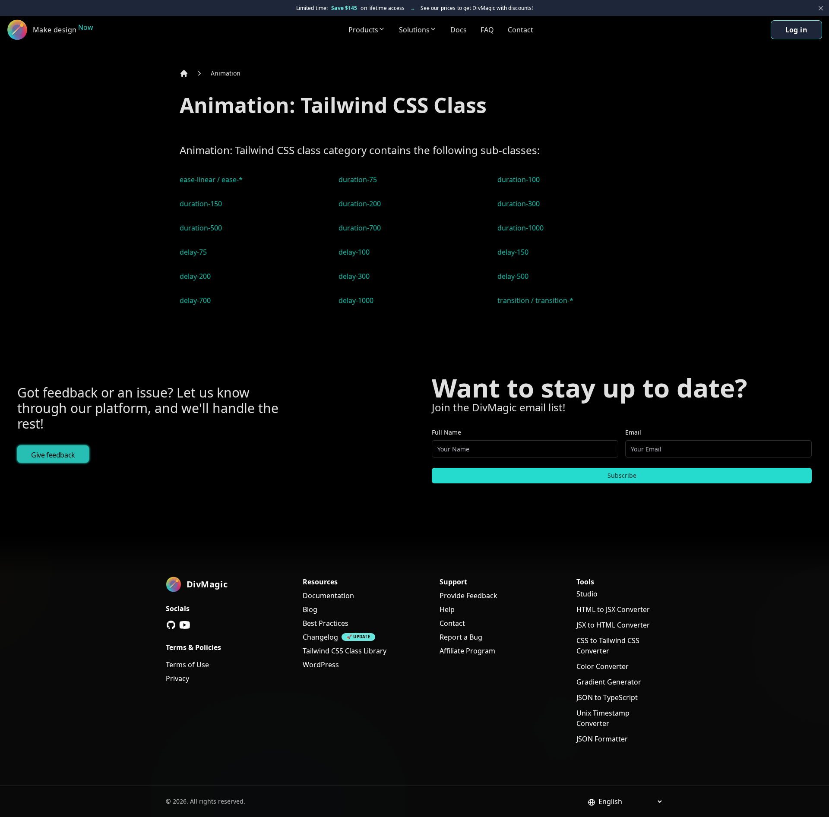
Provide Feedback (468, 595)
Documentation (328, 595)
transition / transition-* (535, 300)
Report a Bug (461, 637)
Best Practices (325, 623)
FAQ (487, 30)
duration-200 (360, 203)
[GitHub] (171, 625)
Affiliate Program (467, 651)
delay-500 (512, 276)
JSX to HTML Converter (613, 625)
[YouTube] (185, 625)
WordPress (321, 664)
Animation (225, 73)
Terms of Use (187, 664)
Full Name (446, 432)
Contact (520, 30)
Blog (310, 609)
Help (447, 609)
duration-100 (518, 179)
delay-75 (193, 252)
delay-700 (195, 300)
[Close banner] (820, 8)
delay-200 (195, 276)
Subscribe (622, 475)
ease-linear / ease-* (211, 179)
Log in (796, 30)
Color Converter (602, 666)
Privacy (177, 678)
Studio (587, 594)
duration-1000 (520, 228)
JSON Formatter (602, 739)
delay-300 (354, 276)
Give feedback (53, 455)
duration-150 (201, 203)
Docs (458, 30)
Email (633, 432)
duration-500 (201, 228)
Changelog (320, 637)
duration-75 (358, 179)
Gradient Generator (608, 682)
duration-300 (518, 203)
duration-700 (360, 228)
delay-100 (354, 252)
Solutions (414, 30)
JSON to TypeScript (607, 697)
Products (363, 30)
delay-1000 (356, 300)
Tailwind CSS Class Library (344, 651)
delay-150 (512, 252)
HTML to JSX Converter (613, 609)
